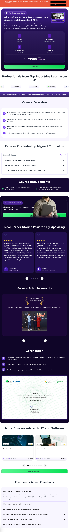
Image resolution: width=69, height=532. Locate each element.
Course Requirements (35, 94)
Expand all (63, 155)
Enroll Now (34, 67)
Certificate (50, 94)
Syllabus (22, 94)
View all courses (33, 471)
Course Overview (10, 94)
